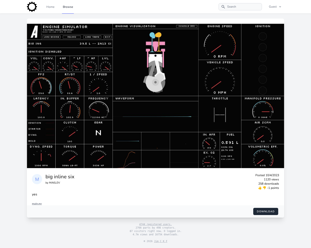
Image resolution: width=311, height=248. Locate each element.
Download (266, 211)
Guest (273, 7)
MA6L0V (54, 183)
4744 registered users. (155, 224)
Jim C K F (160, 241)
